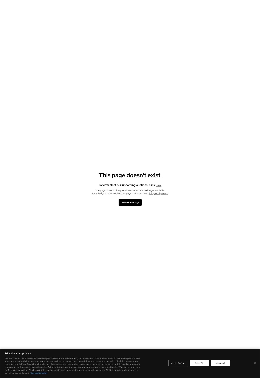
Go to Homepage (130, 202)
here (158, 185)
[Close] (255, 363)
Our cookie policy (38, 373)
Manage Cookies (178, 363)
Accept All (220, 363)
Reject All (199, 363)
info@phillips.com (158, 193)
